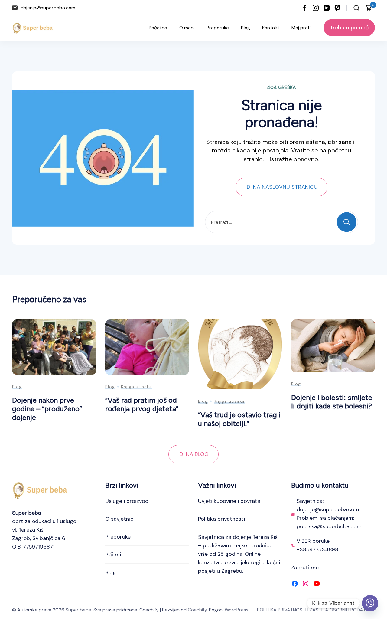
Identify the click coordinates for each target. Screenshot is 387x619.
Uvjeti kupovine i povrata (229, 501)
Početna (158, 28)
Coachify (197, 610)
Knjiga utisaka (136, 386)
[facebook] (305, 8)
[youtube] (327, 8)
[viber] (337, 8)
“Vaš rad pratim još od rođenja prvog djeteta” (141, 404)
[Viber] (370, 603)
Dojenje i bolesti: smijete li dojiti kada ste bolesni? (331, 402)
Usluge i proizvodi (127, 501)
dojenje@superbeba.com (48, 8)
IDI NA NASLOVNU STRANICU (281, 187)
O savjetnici (120, 518)
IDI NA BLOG (193, 454)
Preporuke (218, 28)
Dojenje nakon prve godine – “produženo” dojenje (47, 409)
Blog (245, 28)
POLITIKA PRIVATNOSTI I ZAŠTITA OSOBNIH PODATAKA (316, 610)
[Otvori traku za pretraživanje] (356, 8)
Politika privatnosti (221, 518)
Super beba (78, 610)
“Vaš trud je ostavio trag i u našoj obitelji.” (239, 419)
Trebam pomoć (349, 27)
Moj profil (301, 28)
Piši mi (113, 554)
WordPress (237, 610)
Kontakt (270, 28)
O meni (186, 28)
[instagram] (316, 8)
